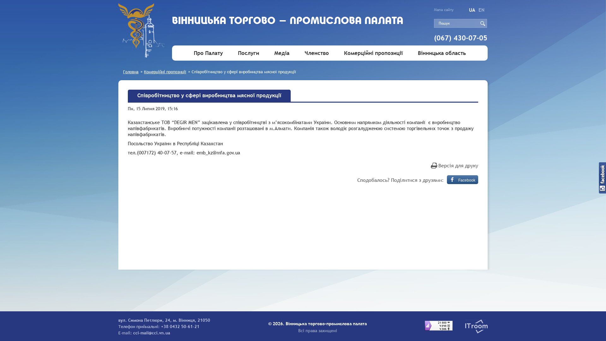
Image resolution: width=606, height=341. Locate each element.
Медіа (281, 53)
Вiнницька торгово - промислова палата (287, 21)
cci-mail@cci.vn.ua (151, 333)
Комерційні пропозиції (373, 53)
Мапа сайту (444, 10)
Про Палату (208, 53)
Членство (317, 53)
